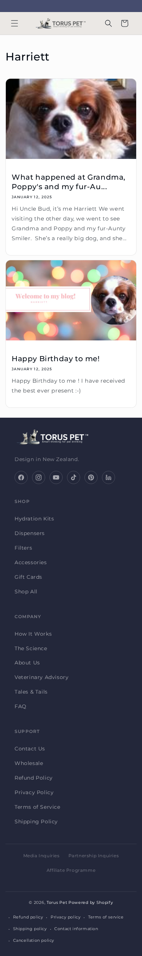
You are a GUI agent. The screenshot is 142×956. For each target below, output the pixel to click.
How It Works (33, 634)
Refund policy (28, 917)
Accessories (31, 562)
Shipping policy (30, 928)
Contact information (76, 928)
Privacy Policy (34, 792)
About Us (27, 662)
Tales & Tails (31, 691)
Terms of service (106, 917)
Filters (23, 548)
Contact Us (30, 748)
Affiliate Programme (71, 870)
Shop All (26, 591)
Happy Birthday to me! (56, 358)
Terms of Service (37, 807)
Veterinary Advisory (41, 677)
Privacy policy (65, 917)
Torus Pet (57, 902)
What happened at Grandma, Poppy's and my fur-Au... (69, 182)
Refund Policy (34, 777)
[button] (15, 23)
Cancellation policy (33, 940)
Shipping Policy (36, 821)
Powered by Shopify (90, 902)
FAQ (21, 706)
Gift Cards (28, 577)
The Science (31, 648)
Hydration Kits (34, 518)
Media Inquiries (41, 855)
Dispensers (30, 533)
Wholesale (29, 763)
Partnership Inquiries (93, 855)
